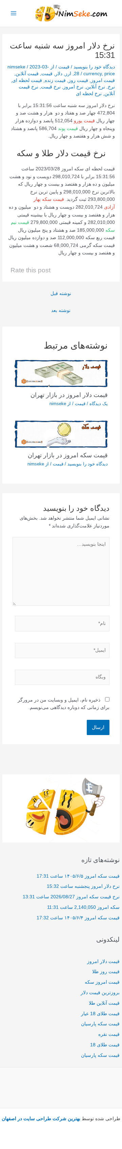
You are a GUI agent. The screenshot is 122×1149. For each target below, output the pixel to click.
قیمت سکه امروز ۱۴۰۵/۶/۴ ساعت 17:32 (78, 917)
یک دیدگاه (98, 403)
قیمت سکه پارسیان (100, 1023)
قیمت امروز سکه (102, 982)
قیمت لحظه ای (27, 80)
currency (92, 73)
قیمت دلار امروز (103, 961)
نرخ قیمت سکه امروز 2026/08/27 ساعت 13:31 (71, 896)
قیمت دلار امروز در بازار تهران (69, 394)
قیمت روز (78, 80)
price (109, 73)
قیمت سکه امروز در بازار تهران (68, 455)
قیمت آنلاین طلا (104, 1003)
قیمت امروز (103, 80)
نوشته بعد (60, 310)
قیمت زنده (55, 80)
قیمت (63, 66)
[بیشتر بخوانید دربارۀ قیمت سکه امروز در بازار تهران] (61, 433)
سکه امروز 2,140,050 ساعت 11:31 (83, 907)
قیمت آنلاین (27, 73)
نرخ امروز (73, 86)
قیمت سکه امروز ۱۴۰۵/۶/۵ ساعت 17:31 (78, 876)
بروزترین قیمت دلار (100, 992)
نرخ (111, 86)
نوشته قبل (60, 293)
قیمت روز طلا (106, 971)
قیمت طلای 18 (105, 1044)
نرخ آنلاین (95, 86)
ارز (68, 73)
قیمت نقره (109, 1034)
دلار (58, 73)
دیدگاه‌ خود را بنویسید (94, 66)
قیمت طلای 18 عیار (100, 1013)
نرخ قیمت (51, 86)
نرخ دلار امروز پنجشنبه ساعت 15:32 (83, 886)
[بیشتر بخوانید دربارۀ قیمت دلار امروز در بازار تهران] (61, 373)
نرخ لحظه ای (89, 93)
